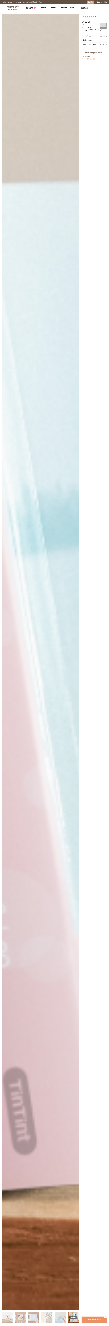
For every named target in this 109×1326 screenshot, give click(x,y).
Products (43, 8)
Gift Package (90, 53)
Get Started (93, 1319)
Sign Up (90, 2)
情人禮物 (29, 8)
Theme (54, 8)
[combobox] (94, 40)
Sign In (99, 2)
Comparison (102, 36)
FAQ (105, 2)
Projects (63, 8)
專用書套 (99, 53)
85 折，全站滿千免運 (88, 59)
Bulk (72, 8)
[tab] (43, 8)
